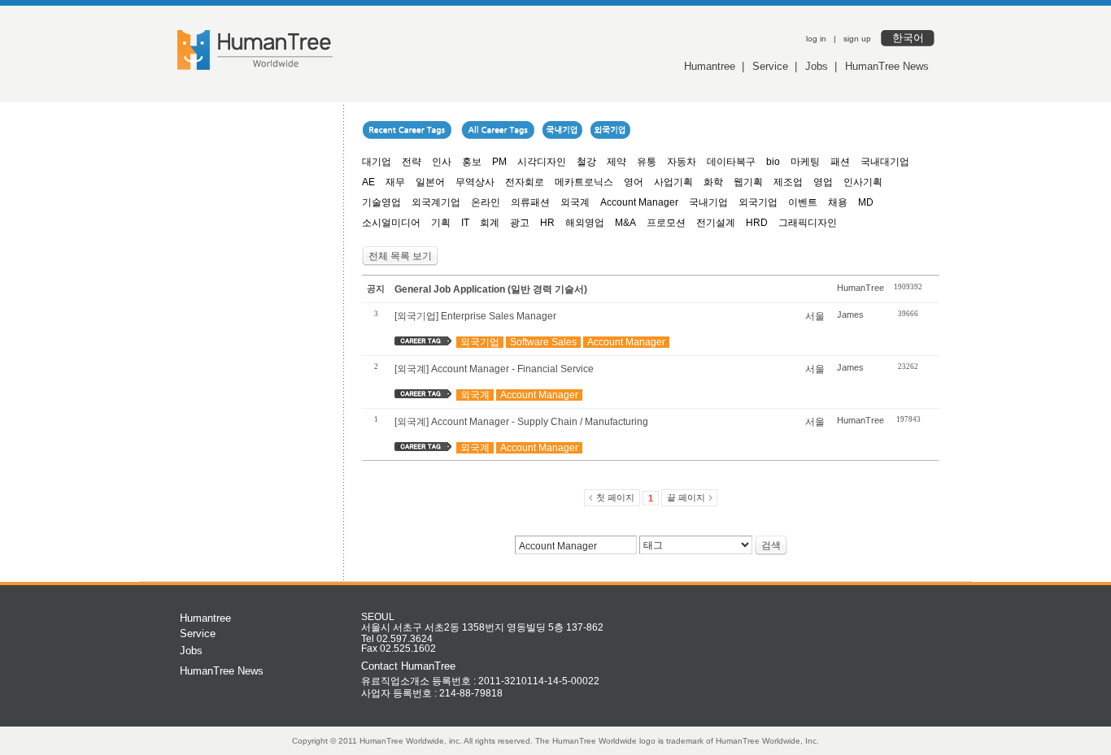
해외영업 (584, 222)
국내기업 (708, 202)
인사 (441, 161)
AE (368, 182)
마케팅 (805, 161)
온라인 (485, 202)
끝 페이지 (686, 497)
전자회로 (524, 182)
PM (499, 161)
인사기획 (862, 182)
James (850, 314)
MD (866, 202)
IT (465, 222)
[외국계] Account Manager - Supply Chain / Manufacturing (521, 421)
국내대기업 (884, 161)
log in (816, 38)
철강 (586, 161)
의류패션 (530, 202)
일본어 (430, 182)
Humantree (709, 66)
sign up (857, 38)
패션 (840, 161)
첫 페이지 (615, 497)
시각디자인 (541, 161)
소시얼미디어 (391, 222)
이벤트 (802, 202)
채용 (837, 202)
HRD (757, 222)
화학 (713, 182)
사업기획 (673, 182)
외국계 (575, 202)
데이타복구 (731, 161)
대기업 (376, 161)
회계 (489, 222)
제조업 (788, 182)
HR (547, 222)
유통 (646, 161)
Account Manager (639, 202)
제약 (616, 161)
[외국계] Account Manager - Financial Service (494, 369)
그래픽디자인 (807, 222)
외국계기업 (436, 202)
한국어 (908, 38)
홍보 (471, 161)
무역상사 (475, 182)
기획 (441, 222)
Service (770, 66)
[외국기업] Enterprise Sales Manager (475, 316)
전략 (411, 161)
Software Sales (543, 342)
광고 (519, 222)
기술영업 (381, 202)
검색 (771, 545)
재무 (395, 182)
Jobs (816, 66)
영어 (633, 182)
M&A (625, 222)
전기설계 (715, 222)
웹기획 (748, 182)
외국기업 (758, 202)
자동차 (681, 161)
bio (773, 161)
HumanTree (860, 288)
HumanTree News (887, 66)
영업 (823, 182)
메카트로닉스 (584, 182)
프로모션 (666, 222)
